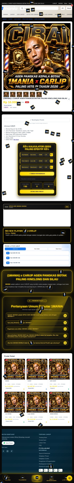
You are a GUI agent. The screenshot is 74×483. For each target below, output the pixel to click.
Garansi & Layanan (44, 466)
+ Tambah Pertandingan (37, 173)
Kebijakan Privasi (44, 456)
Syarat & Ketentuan (44, 453)
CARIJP (55, 3)
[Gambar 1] (6, 94)
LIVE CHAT (66, 480)
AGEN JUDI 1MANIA (47, 14)
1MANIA (60, 3)
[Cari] (22, 8)
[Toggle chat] (69, 478)
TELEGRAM (22, 480)
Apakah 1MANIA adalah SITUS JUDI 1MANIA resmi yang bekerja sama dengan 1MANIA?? (32, 315)
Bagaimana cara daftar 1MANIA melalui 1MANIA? (22, 329)
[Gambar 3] (19, 94)
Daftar (65, 3)
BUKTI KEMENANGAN (51, 480)
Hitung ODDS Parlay (37, 191)
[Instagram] (7, 451)
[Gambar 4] (26, 94)
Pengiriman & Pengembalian (47, 461)
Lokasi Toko (42, 442)
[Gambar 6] (39, 94)
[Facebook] (3, 451)
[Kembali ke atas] (70, 474)
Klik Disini (16, 139)
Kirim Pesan (9, 443)
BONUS (8, 480)
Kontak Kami (42, 440)
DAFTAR (37, 480)
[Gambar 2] (13, 94)
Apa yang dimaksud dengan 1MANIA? (19, 322)
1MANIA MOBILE (60, 14)
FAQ (40, 445)
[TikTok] (11, 451)
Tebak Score (59, 248)
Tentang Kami (43, 437)
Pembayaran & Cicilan (45, 464)
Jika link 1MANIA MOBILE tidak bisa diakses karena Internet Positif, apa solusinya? (33, 343)
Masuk (70, 3)
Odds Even (15, 248)
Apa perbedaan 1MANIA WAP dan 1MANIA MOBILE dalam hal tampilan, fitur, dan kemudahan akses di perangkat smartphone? (32, 335)
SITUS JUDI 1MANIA (33, 14)
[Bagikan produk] (69, 99)
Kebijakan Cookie (44, 458)
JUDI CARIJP (20, 14)
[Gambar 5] (32, 94)
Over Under (37, 248)
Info (67, 206)
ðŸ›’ (63, 8)
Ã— (51, 155)
